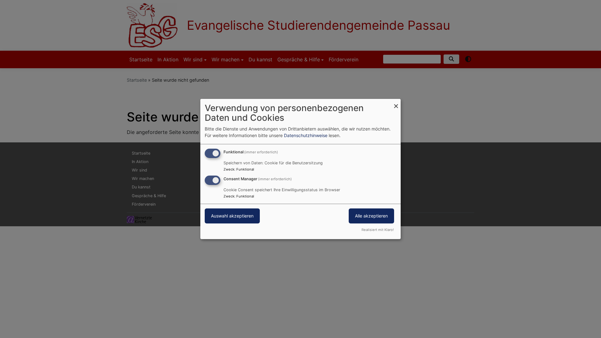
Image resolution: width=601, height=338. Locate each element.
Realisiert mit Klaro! (378, 230)
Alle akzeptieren (371, 215)
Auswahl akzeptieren (232, 215)
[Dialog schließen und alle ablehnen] (396, 103)
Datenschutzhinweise (305, 135)
